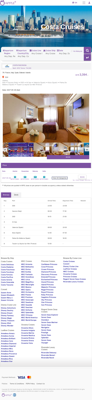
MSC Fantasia (27, 274)
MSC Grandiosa (27, 277)
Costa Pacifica (7, 277)
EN (75, 3)
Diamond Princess (48, 272)
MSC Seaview (26, 307)
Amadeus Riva (7, 359)
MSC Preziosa (27, 297)
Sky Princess (46, 300)
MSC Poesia (26, 295)
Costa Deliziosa (7, 264)
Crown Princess (47, 269)
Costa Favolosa (7, 272)
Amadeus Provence (9, 354)
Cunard (66, 264)
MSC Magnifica (27, 282)
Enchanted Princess (49, 279)
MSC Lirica (25, 279)
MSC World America (29, 317)
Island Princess (47, 285)
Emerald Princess (48, 277)
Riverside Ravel (47, 358)
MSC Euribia (26, 272)
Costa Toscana (7, 285)
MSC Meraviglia (27, 285)
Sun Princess (46, 305)
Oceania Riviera (27, 338)
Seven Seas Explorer (49, 315)
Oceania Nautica (28, 335)
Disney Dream (6, 313)
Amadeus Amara (7, 333)
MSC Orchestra (27, 292)
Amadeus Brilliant (8, 338)
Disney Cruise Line (70, 266)
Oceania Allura (27, 328)
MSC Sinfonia (26, 310)
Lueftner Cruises (70, 269)
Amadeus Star (7, 361)
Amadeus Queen (7, 356)
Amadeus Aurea (7, 336)
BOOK (68, 157)
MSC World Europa (28, 320)
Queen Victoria (7, 300)
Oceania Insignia (28, 330)
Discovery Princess (49, 274)
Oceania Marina (27, 333)
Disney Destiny (7, 310)
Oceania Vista (27, 343)
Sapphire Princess (48, 297)
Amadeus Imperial (8, 346)
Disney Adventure (8, 308)
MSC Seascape (27, 300)
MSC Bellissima (27, 267)
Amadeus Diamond (8, 343)
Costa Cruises (69, 261)
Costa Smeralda (7, 282)
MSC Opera (26, 290)
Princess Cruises (70, 277)
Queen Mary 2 (6, 298)
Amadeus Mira (7, 349)
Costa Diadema (7, 267)
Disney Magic (6, 318)
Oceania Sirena (27, 340)
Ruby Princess (47, 295)
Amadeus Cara (7, 341)
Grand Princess (47, 282)
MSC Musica (26, 287)
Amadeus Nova (7, 351)
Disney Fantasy (7, 315)
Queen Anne (6, 293)
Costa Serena (6, 280)
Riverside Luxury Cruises (73, 282)
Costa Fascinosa (8, 270)
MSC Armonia (26, 264)
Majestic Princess (48, 287)
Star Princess (46, 302)
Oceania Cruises (70, 274)
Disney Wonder (7, 326)
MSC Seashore (27, 302)
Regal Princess (47, 290)
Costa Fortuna (7, 275)
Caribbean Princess (49, 264)
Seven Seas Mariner (49, 322)
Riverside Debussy (48, 353)
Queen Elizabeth (7, 295)
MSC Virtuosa (26, 315)
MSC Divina (26, 269)
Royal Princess (47, 292)
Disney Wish (6, 323)
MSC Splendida (27, 312)
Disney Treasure (7, 320)
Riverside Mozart (48, 355)
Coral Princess (47, 267)
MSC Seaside (26, 305)
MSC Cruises (68, 271)
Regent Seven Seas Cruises (74, 279)
